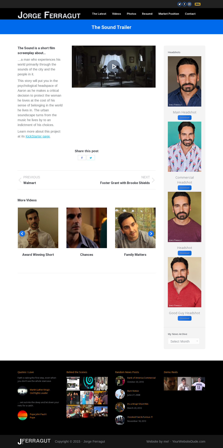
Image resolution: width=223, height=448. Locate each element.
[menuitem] (99, 13)
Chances (86, 255)
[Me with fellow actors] (73, 412)
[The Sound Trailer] (114, 67)
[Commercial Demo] (184, 384)
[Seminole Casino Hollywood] (101, 398)
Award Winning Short (38, 255)
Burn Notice (133, 390)
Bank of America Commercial (141, 377)
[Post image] (120, 381)
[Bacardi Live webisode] (101, 412)
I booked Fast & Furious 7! (139, 416)
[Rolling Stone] (73, 384)
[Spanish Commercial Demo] (198, 384)
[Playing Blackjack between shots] (87, 412)
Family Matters (135, 255)
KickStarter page (38, 136)
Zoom (38, 227)
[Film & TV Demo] (171, 384)
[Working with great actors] (73, 398)
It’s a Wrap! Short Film (137, 403)
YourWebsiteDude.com (188, 441)
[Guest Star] (101, 384)
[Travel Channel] (87, 398)
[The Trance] (87, 384)
